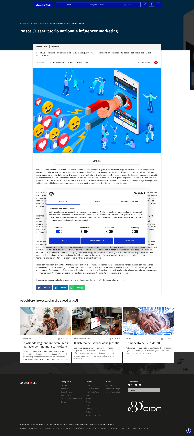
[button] (44, 287)
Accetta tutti (129, 241)
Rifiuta (64, 241)
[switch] (84, 231)
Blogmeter (144, 175)
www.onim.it (120, 280)
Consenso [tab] (63, 201)
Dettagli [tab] (97, 201)
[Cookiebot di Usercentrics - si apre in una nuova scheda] (135, 194)
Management (44, 23)
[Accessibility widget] (188, 430)
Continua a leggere (145, 62)
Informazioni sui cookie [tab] (130, 201)
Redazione (42, 63)
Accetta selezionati (97, 241)
